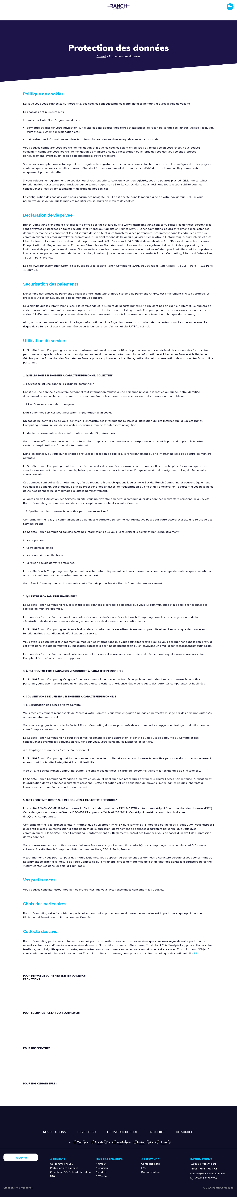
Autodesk (101, 1172)
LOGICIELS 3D (86, 1132)
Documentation (150, 1172)
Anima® (101, 1163)
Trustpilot (20, 1157)
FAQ (143, 1167)
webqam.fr (27, 1187)
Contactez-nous (150, 1163)
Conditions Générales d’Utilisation (70, 1172)
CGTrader (101, 1176)
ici (195, 953)
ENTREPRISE (157, 1132)
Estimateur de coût (122, 1132)
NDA (53, 1176)
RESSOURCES (185, 1132)
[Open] (230, 6)
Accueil (101, 56)
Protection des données (64, 1167)
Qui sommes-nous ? (61, 1163)
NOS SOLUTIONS (54, 1132)
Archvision (102, 1167)
